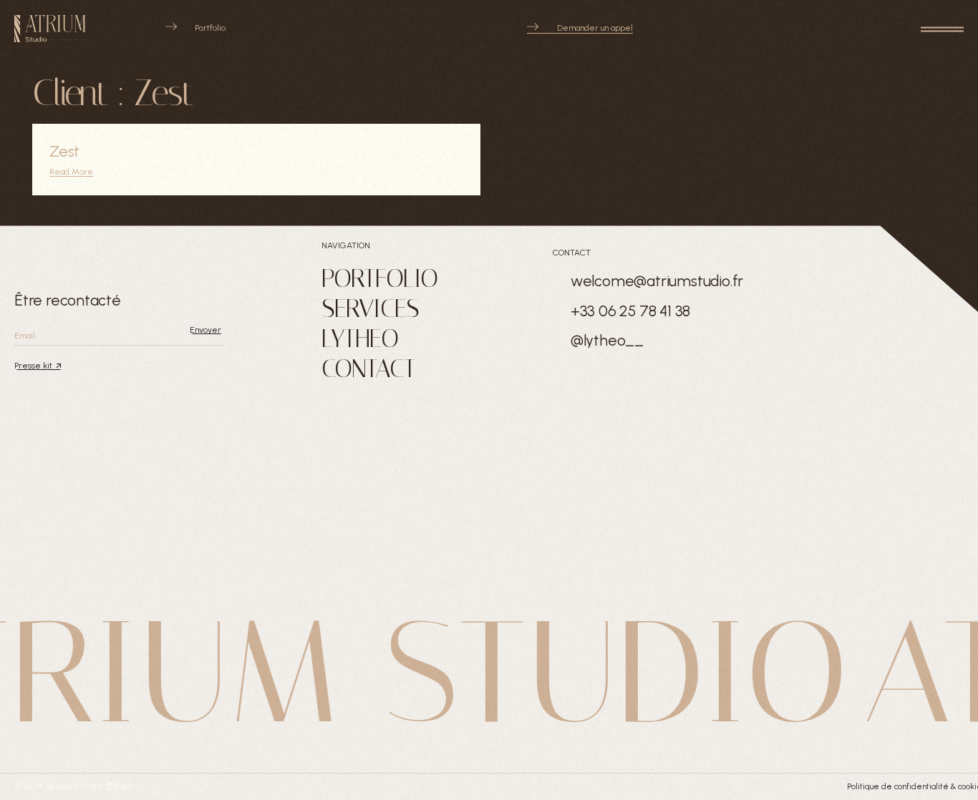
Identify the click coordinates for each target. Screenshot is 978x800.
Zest (64, 151)
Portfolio (379, 278)
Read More (71, 172)
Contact (368, 368)
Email (24, 336)
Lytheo (359, 338)
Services (370, 308)
